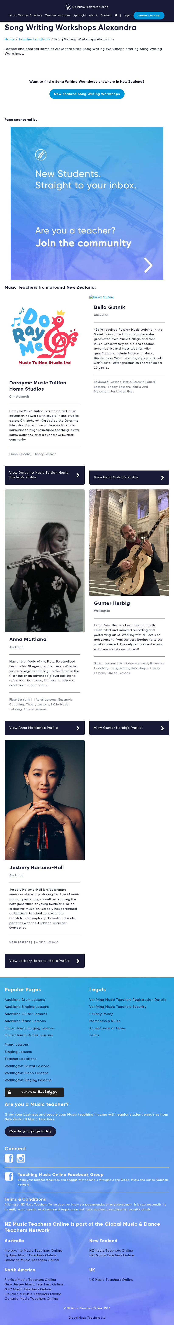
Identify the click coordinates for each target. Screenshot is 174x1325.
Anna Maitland (27, 639)
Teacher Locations (57, 15)
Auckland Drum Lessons (25, 1000)
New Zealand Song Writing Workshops (87, 94)
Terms (94, 1035)
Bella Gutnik (109, 307)
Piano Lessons (17, 1044)
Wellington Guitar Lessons (27, 1066)
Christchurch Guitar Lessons (29, 1035)
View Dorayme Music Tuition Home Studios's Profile (39, 475)
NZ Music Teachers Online (90, 7)
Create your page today (30, 1131)
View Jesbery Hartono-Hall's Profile (39, 961)
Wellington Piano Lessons (26, 1073)
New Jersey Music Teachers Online (34, 1284)
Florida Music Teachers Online (30, 1280)
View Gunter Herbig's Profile (118, 728)
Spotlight (79, 15)
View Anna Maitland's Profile (33, 728)
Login (127, 15)
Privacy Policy (101, 1014)
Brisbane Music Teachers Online (32, 1260)
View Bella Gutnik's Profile (116, 477)
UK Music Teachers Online (111, 1280)
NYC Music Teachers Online (28, 1289)
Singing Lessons (18, 1052)
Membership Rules (104, 1021)
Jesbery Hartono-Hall (36, 867)
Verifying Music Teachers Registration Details (128, 1000)
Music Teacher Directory (26, 15)
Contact (106, 15)
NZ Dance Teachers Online (111, 1255)
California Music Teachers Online (33, 1294)
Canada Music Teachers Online (31, 1299)
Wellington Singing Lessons (28, 1080)
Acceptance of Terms (107, 1028)
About (93, 15)
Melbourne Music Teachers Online (33, 1250)
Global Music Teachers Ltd (87, 1317)
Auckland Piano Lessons (25, 1021)
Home (10, 39)
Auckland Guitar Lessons (26, 1014)
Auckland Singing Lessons (27, 1007)
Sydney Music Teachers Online (30, 1255)
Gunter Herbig (112, 603)
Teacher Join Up (149, 15)
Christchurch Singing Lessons (30, 1028)
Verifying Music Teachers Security (117, 1007)
